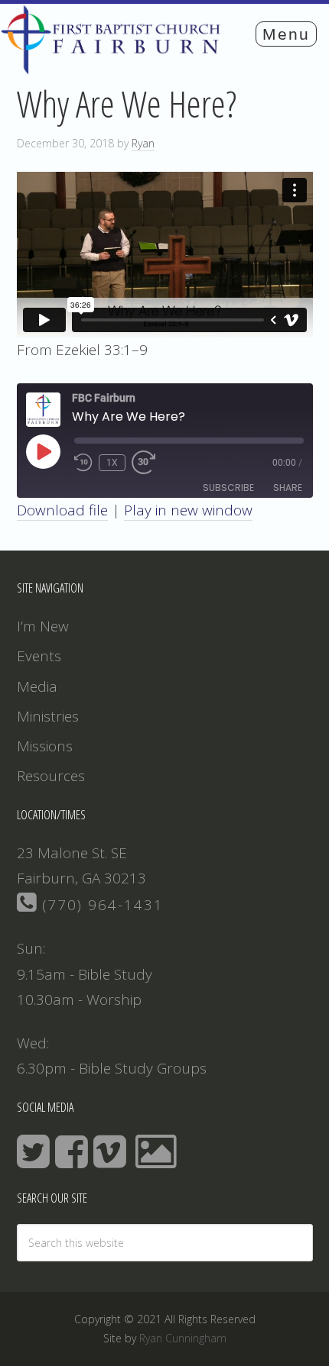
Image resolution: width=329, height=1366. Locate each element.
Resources (51, 776)
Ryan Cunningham (182, 1338)
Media (37, 686)
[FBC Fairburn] (115, 67)
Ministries (48, 716)
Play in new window (188, 510)
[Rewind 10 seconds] (83, 462)
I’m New (43, 626)
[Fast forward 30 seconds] (150, 462)
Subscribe (228, 487)
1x (112, 462)
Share (287, 487)
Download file (62, 510)
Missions (45, 746)
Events (39, 656)
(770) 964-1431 (100, 905)
